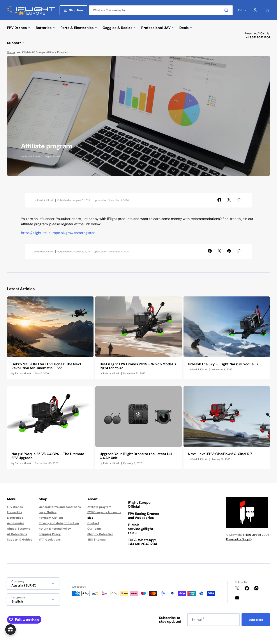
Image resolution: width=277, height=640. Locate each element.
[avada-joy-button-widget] (10, 629)
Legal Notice (47, 512)
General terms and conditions (60, 507)
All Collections (17, 534)
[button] (266, 10)
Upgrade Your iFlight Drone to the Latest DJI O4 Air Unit (136, 456)
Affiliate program (99, 507)
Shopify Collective (100, 534)
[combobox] (161, 10)
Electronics (15, 517)
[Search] (227, 10)
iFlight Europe (252, 535)
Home (11, 52)
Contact (93, 523)
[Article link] (50, 337)
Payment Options (51, 517)
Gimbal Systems (18, 528)
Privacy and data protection (59, 523)
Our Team (94, 528)
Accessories (15, 523)
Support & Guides (19, 539)
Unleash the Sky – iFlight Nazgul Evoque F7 (223, 364)
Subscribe (256, 620)
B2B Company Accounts (104, 512)
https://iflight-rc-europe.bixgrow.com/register (58, 232)
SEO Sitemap (96, 539)
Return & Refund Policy (55, 528)
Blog (90, 517)
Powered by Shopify (239, 539)
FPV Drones (15, 507)
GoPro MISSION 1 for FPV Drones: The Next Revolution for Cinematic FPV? (46, 366)
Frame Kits (14, 512)
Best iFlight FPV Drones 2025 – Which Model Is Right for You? (138, 366)
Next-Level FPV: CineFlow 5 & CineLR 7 (220, 454)
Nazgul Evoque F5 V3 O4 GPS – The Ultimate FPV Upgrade (47, 456)
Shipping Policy (50, 534)
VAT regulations (50, 539)
